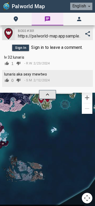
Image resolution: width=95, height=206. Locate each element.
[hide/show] (47, 94)
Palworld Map (28, 6)
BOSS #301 (26, 31)
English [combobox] (79, 5)
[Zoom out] (87, 108)
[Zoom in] (87, 97)
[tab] (16, 19)
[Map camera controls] (87, 198)
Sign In (20, 48)
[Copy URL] (87, 34)
